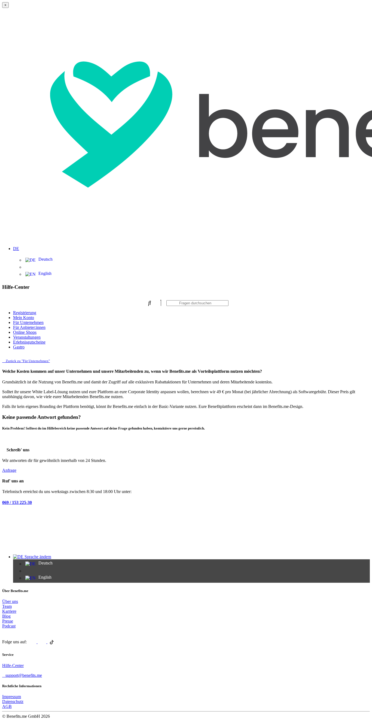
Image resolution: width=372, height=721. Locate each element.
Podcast (9, 626)
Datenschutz (12, 701)
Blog (6, 616)
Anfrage (9, 470)
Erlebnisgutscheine (29, 342)
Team (7, 606)
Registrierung (24, 312)
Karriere (9, 611)
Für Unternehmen (28, 322)
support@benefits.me (23, 675)
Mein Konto (23, 317)
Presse (7, 621)
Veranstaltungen (27, 337)
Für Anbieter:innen (29, 327)
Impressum (11, 696)
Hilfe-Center (13, 665)
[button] (191, 245)
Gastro (19, 347)
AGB (7, 706)
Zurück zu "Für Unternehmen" (27, 361)
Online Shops (24, 332)
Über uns (10, 601)
